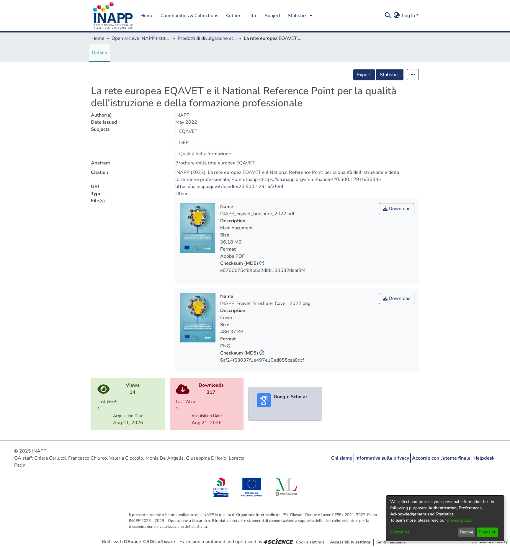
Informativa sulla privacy (382, 458)
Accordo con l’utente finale (441, 458)
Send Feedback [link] (391, 542)
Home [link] (97, 38)
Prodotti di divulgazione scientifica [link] (207, 38)
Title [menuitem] (253, 15)
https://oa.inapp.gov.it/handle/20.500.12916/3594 (229, 186)
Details (99, 53)
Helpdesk (484, 458)
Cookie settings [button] (310, 542)
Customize (399, 532)
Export (364, 74)
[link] (278, 541)
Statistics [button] (298, 15)
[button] (113, 15)
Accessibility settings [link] (350, 542)
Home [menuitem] (146, 15)
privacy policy (459, 520)
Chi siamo (341, 458)
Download (399, 208)
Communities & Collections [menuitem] (189, 15)
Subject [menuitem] (273, 15)
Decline (466, 532)
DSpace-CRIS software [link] (149, 541)
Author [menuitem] (233, 15)
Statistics (390, 74)
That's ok (487, 532)
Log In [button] (409, 15)
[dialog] (445, 518)
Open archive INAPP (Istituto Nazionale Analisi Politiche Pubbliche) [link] (141, 38)
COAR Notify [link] (493, 541)
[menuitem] (299, 15)
